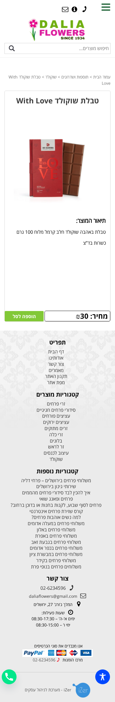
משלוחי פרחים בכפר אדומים (56, 548)
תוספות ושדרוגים (74, 77)
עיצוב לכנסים (56, 453)
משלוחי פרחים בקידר (56, 560)
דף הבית (56, 352)
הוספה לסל (24, 316)
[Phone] (9, 676)
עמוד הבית (102, 77)
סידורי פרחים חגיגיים (56, 410)
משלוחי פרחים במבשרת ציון (56, 554)
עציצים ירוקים (56, 422)
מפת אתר (56, 382)
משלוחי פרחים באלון (56, 530)
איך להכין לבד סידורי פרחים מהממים (56, 493)
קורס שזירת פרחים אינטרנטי (56, 511)
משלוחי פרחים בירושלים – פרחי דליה (56, 480)
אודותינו (56, 358)
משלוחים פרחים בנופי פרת (56, 567)
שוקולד (51, 77)
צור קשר (56, 364)
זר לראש (56, 447)
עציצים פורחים (56, 416)
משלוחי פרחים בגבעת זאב (56, 542)
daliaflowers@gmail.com (53, 596)
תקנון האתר (56, 376)
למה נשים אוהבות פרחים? (56, 517)
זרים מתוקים (56, 428)
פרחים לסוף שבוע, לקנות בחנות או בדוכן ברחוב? (56, 505)
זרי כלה (56, 435)
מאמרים (56, 370)
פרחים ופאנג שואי (56, 499)
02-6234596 (53, 588)
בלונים (56, 441)
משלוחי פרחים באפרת (56, 536)
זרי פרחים (56, 404)
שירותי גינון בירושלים (56, 486)
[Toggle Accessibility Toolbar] (103, 677)
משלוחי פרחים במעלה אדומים (56, 523)
